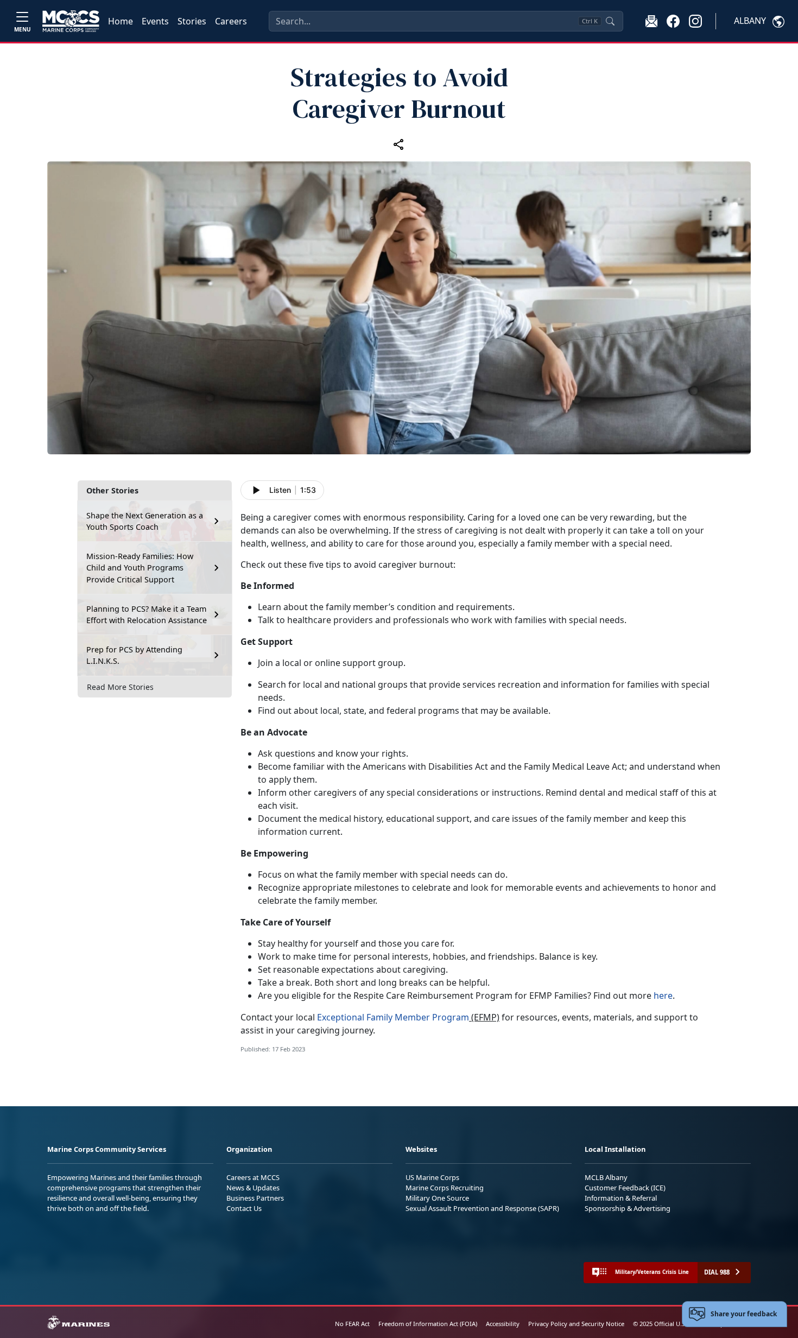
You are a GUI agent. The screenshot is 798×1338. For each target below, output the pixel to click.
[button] (673, 21)
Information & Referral (621, 1198)
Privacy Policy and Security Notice (576, 1324)
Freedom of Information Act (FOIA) (427, 1324)
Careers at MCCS (253, 1177)
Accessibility (503, 1324)
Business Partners (255, 1198)
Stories (192, 21)
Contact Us (244, 1208)
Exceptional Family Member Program (393, 1017)
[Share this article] (399, 144)
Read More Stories (120, 687)
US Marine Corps (432, 1177)
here (663, 995)
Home (120, 21)
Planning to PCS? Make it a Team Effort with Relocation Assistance (146, 615)
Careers (231, 21)
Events (155, 21)
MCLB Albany (606, 1177)
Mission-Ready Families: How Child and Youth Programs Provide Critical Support (139, 568)
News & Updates (253, 1188)
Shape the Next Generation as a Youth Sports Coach (144, 521)
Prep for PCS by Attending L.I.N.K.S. (134, 655)
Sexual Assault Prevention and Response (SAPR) (482, 1208)
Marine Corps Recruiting (445, 1188)
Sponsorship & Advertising (627, 1208)
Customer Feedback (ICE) (625, 1188)
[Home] (70, 21)
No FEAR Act (352, 1324)
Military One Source (437, 1198)
